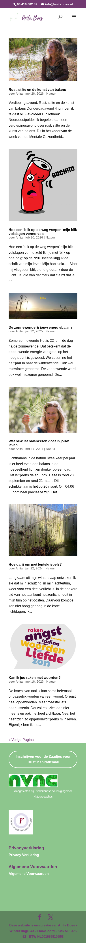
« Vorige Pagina (21, 740)
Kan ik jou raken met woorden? (35, 678)
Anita (19, 93)
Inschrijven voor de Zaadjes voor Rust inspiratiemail (43, 759)
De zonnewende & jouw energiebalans (41, 327)
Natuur (51, 93)
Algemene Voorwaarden (29, 874)
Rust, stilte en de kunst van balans (37, 90)
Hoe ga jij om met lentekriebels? (35, 564)
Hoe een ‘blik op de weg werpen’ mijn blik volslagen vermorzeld (43, 232)
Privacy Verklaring (24, 855)
